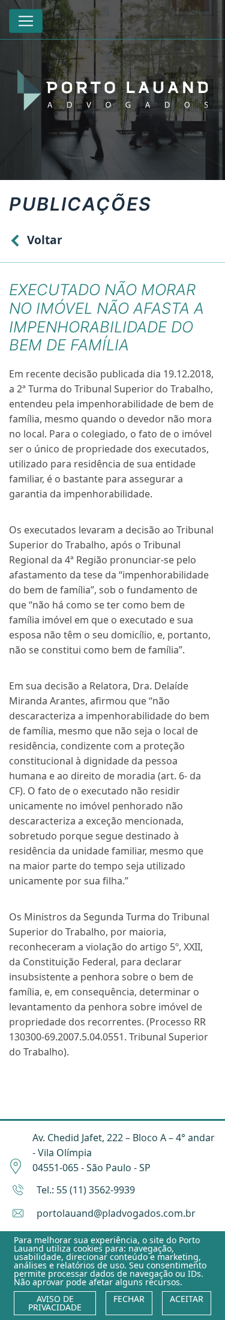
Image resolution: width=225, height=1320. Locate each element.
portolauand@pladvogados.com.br (116, 1213)
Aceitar (186, 1298)
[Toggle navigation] (26, 21)
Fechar (129, 1298)
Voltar (44, 240)
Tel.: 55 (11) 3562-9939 (86, 1189)
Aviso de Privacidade (55, 1303)
